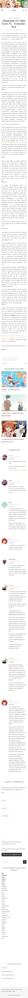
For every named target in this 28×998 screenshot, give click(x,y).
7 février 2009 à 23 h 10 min (15, 702)
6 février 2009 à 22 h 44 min (15, 540)
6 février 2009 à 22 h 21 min (15, 504)
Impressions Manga (13, 357)
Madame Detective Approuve (9, 360)
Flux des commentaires (8, 975)
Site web (4, 808)
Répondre (11, 459)
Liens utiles (8, 991)
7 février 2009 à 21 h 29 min (15, 660)
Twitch (20, 989)
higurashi (5, 357)
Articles (13, 991)
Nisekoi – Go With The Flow (11, 389)
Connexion (4, 967)
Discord (12, 989)
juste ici (9, 39)
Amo (5, 363)
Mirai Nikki (20, 35)
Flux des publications (7, 971)
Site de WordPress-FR (8, 978)
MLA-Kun (11, 585)
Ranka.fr (7, 989)
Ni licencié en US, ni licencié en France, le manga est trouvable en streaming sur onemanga (14, 337)
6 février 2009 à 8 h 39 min (14, 457)
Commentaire (5, 816)
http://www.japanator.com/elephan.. (18, 470)
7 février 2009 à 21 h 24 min (15, 587)
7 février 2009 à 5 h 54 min (14, 561)
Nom (3, 792)
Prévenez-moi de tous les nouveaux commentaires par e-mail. (11, 843)
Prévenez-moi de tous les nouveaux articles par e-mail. (13, 849)
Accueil (3, 989)
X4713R (11, 455)
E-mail (4, 800)
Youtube (16, 989)
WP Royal (18, 995)
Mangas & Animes (14, 18)
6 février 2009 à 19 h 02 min (15, 482)
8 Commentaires (18, 30)
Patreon (3, 991)
